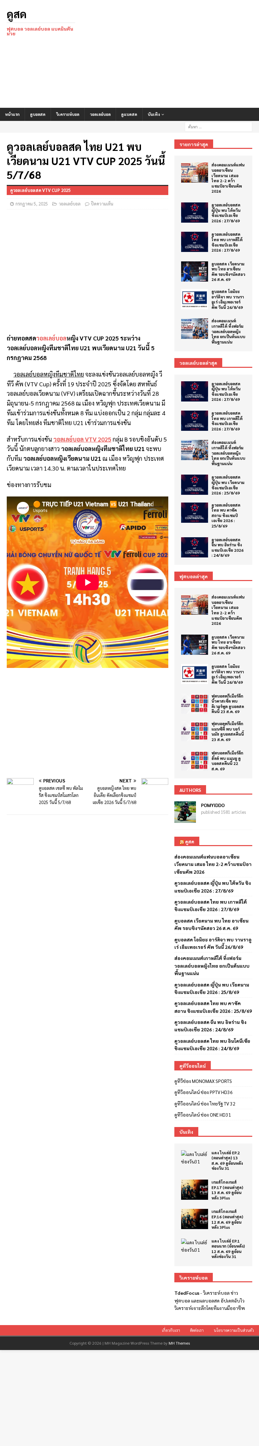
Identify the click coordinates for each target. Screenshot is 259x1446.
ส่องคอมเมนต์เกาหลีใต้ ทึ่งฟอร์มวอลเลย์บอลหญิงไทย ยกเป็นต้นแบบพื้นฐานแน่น (228, 331)
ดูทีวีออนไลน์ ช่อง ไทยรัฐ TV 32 (204, 1103)
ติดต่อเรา (197, 1330)
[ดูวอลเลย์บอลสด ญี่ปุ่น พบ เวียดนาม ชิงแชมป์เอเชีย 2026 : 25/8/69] (194, 485)
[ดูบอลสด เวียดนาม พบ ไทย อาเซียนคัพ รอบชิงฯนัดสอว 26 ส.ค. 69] (194, 271)
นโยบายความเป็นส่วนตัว (234, 1330)
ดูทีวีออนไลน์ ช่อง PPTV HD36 (203, 1092)
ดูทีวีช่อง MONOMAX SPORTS (203, 1081)
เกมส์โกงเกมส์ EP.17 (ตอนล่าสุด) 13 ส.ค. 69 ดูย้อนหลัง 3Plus (227, 1189)
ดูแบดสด (129, 114)
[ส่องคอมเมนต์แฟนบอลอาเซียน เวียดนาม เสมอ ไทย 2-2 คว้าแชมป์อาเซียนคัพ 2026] (194, 172)
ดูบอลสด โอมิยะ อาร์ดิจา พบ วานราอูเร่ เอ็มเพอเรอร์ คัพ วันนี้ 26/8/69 (227, 299)
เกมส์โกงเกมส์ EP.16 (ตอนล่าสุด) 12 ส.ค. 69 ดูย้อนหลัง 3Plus (227, 1219)
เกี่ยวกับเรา (171, 1330)
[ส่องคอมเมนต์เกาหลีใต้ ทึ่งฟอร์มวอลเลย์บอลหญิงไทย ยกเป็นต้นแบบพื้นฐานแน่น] (194, 328)
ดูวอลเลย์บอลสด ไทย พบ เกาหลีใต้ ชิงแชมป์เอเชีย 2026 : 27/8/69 (226, 242)
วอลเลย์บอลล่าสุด (198, 363)
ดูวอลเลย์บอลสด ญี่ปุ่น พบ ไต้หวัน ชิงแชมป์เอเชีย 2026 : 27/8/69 (225, 212)
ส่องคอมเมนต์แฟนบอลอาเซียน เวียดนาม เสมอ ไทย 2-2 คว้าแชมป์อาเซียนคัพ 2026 (227, 178)
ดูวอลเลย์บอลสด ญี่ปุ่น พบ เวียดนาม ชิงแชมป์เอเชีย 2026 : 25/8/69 (227, 484)
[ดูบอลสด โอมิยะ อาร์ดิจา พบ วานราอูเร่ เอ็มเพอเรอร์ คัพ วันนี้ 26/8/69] (194, 299)
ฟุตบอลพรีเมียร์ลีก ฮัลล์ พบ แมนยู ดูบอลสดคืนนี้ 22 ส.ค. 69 (227, 760)
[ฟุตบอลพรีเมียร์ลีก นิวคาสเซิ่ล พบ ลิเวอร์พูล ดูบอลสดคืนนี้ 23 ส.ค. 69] (194, 704)
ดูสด (189, 841)
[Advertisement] (173, 54)
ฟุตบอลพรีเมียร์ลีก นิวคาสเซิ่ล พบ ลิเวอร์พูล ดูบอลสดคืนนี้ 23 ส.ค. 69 (227, 703)
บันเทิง (154, 114)
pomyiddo (213, 805)
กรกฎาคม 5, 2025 (32, 203)
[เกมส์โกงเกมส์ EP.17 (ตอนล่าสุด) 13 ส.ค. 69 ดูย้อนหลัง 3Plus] (194, 1190)
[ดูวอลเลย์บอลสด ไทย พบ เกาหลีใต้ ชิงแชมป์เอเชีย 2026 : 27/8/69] (194, 242)
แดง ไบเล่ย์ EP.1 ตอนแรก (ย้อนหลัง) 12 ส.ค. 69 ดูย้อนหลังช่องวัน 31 (228, 1248)
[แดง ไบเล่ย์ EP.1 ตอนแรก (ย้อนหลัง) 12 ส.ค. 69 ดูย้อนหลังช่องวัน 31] (194, 1246)
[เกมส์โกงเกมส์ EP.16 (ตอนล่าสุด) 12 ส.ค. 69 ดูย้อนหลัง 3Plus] (194, 1219)
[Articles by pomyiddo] (185, 819)
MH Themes (179, 1343)
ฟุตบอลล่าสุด (193, 576)
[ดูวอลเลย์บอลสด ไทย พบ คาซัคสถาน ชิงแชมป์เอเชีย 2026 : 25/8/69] (194, 513)
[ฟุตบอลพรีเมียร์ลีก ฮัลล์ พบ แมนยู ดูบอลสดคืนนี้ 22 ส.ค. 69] (194, 760)
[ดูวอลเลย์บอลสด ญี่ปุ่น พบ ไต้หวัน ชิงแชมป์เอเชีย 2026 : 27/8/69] (194, 212)
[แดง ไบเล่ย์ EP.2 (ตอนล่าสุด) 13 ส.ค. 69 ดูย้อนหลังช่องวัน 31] (194, 1157)
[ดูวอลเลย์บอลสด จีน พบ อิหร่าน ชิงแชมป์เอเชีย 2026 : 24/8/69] (194, 547)
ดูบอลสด (38, 114)
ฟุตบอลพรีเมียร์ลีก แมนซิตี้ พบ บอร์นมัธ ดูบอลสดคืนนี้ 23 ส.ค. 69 (227, 731)
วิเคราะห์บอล (67, 114)
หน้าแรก (12, 114)
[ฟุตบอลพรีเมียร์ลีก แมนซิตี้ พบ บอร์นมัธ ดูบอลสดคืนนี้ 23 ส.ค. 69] (194, 731)
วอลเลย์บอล (100, 114)
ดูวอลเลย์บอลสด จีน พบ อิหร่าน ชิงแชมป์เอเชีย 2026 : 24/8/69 (227, 547)
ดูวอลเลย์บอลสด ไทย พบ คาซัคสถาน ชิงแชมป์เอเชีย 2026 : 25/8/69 (225, 515)
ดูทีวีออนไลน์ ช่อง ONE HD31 (202, 1115)
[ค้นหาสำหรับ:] (218, 126)
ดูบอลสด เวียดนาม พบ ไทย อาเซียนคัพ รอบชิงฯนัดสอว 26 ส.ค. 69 (228, 271)
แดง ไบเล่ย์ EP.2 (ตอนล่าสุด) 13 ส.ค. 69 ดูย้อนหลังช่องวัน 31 (227, 1160)
